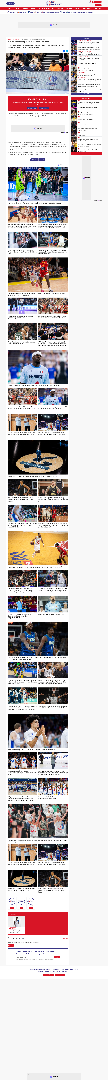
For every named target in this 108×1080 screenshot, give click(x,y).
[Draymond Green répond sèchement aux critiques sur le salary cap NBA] (74, 102)
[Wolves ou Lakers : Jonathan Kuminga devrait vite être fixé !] (74, 139)
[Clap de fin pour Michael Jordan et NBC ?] (74, 123)
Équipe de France (87, 8)
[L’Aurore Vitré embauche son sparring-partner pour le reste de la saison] (74, 68)
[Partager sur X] (67, 51)
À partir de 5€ (32, 108)
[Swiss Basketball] (30, 901)
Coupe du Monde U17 (83, 56)
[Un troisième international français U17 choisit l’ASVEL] (74, 58)
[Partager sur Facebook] (64, 51)
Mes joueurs (59, 8)
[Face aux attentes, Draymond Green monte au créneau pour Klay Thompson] (74, 118)
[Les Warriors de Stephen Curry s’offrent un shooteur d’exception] (74, 149)
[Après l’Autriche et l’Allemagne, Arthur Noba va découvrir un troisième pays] (74, 74)
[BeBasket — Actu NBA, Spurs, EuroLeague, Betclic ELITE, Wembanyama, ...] (54, 3)
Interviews (98, 8)
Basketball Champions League (77, 12)
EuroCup (80, 46)
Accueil (9, 39)
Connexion (65, 938)
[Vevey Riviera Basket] (12, 901)
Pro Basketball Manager (46, 8)
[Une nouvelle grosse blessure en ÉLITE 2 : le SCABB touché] (74, 89)
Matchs (25, 8)
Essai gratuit (43, 108)
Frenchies (33, 8)
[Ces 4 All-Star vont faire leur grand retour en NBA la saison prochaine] (74, 144)
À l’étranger (16, 39)
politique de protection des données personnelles (42, 959)
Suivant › (42, 160)
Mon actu (17, 8)
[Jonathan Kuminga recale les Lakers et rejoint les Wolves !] (74, 128)
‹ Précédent (34, 160)
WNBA (90, 12)
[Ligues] (95, 12)
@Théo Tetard (14, 51)
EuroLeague (23, 12)
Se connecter (97, 2)
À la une (9, 8)
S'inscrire (57, 957)
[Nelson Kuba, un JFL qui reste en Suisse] (16, 921)
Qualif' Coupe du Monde (84, 40)
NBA (31, 12)
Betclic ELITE (12, 12)
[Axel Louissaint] (21, 901)
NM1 (64, 12)
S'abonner (98, 5)
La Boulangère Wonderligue (51, 12)
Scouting (69, 8)
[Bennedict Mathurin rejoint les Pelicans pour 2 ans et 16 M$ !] (74, 133)
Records (77, 8)
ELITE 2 (38, 12)
